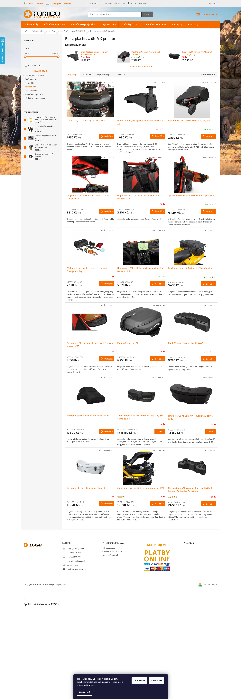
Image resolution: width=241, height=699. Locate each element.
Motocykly (29, 83)
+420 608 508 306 (74, 557)
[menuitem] (31, 24)
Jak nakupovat (93, 3)
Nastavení (84, 692)
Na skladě (34, 65)
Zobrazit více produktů (140, 66)
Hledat (147, 14)
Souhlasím (156, 680)
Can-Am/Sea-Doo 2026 (34, 75)
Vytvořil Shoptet (211, 584)
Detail (160, 431)
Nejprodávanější (103, 74)
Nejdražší (87, 74)
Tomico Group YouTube (76, 569)
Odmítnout (139, 680)
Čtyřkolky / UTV (31, 79)
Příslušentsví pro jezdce (35, 98)
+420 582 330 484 (74, 552)
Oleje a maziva (31, 90)
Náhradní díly (30, 86)
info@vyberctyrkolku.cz (77, 548)
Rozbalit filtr (40, 71)
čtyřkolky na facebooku (76, 561)
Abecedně (120, 74)
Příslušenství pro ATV (34, 94)
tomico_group (73, 565)
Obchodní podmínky (139, 3)
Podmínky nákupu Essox (115, 3)
